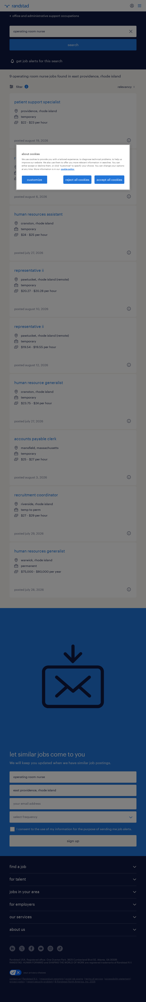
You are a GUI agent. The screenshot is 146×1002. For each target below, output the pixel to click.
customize (34, 179)
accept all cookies (109, 179)
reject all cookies (77, 179)
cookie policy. (68, 169)
